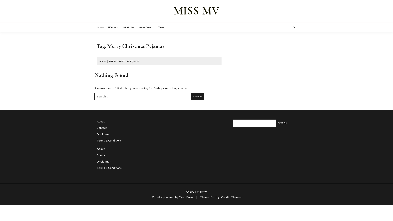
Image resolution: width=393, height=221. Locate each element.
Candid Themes (231, 197)
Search (282, 123)
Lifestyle (112, 27)
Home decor (145, 27)
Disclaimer (104, 134)
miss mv (196, 11)
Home (100, 27)
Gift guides (128, 27)
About (101, 121)
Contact (102, 128)
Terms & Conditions (109, 140)
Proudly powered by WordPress (173, 197)
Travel (161, 27)
